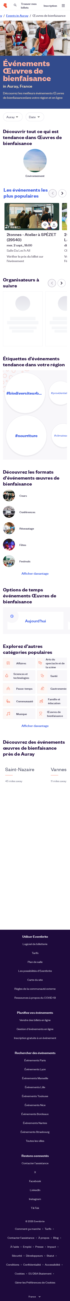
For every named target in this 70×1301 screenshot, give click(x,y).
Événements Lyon (35, 1069)
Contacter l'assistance (35, 1163)
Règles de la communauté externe (35, 988)
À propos (43, 1237)
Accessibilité (52, 1264)
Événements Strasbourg (35, 1132)
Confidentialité (32, 1264)
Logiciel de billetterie (35, 944)
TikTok (35, 1208)
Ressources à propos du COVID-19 (35, 997)
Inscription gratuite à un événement (35, 1038)
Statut (50, 1255)
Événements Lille (35, 1087)
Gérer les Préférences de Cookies (35, 1282)
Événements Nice (35, 1105)
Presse (39, 1246)
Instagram (35, 1199)
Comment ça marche (28, 1229)
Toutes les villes (35, 1141)
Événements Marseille (35, 1078)
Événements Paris (35, 1060)
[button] (13, 116)
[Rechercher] (15, 5)
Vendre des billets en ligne (35, 1020)
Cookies (20, 1273)
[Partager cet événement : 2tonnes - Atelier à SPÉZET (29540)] (54, 225)
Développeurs (34, 1255)
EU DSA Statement (40, 1273)
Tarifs (35, 953)
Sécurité (17, 1255)
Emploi (27, 1246)
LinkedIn (35, 1190)
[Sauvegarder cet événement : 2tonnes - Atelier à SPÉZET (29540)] (45, 225)
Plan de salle (35, 962)
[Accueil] (5, 5)
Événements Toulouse (35, 1096)
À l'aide (14, 1246)
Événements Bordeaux (35, 1114)
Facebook (35, 1181)
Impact (51, 1246)
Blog (56, 1237)
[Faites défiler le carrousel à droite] (62, 193)
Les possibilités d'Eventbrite (35, 971)
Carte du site (35, 980)
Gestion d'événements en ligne (35, 1029)
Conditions (12, 1264)
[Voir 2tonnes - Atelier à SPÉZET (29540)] (31, 216)
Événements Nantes (35, 1123)
